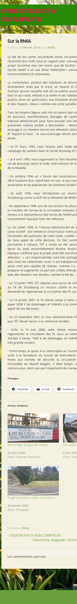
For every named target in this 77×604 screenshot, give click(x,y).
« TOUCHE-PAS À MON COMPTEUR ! (35, 535)
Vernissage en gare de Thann (28, 445)
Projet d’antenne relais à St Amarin (31, 498)
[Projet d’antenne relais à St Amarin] (33, 481)
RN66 (51, 47)
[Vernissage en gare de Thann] (33, 428)
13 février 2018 (29, 47)
